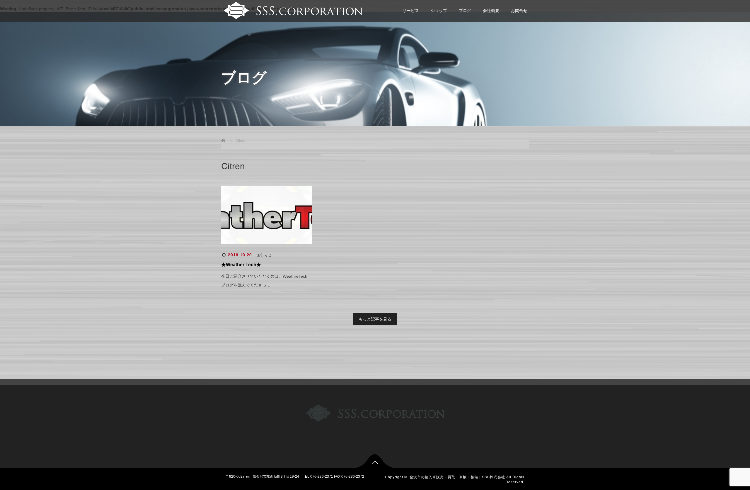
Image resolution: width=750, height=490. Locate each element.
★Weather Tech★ (241, 264)
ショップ (439, 10)
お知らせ (264, 255)
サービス (411, 10)
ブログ (465, 10)
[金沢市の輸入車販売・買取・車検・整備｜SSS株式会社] (292, 10)
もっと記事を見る (375, 319)
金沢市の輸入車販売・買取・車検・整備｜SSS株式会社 (457, 476)
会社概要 (491, 10)
